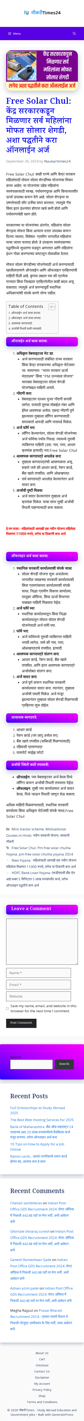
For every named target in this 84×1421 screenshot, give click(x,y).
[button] (74, 33)
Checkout (42, 1365)
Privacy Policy (42, 1390)
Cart (42, 1359)
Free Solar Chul (24, 847)
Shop (42, 1396)
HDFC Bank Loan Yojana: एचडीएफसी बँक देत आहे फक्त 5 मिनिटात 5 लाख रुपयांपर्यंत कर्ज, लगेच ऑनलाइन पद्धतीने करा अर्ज (40, 878)
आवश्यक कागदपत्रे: (22, 323)
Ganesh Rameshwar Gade (30, 1259)
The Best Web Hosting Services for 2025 (42, 1119)
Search (15, 1057)
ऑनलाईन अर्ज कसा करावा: (26, 313)
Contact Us (42, 1371)
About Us (42, 1353)
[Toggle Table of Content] (49, 306)
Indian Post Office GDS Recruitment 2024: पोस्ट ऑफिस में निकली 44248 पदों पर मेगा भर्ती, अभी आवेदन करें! (41, 1294)
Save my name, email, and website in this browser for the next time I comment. (43, 1008)
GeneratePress (62, 1414)
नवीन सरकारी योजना (46, 835)
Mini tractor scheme (28, 829)
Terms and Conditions (42, 1402)
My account (42, 1383)
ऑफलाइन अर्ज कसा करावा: (26, 318)
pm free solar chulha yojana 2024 (46, 854)
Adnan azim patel (24, 1288)
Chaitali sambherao (26, 1203)
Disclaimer (42, 1377)
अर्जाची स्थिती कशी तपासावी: (26, 328)
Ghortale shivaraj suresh (30, 1231)
